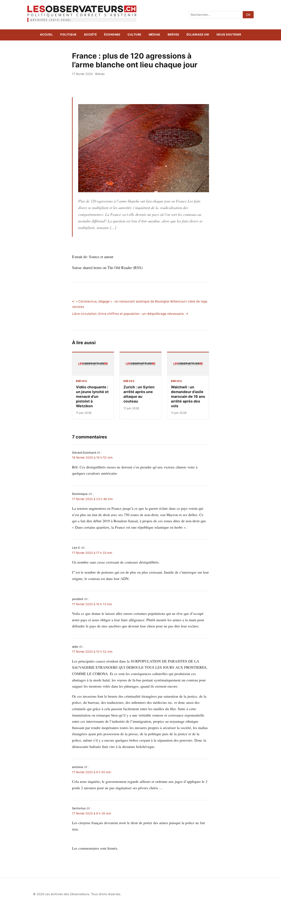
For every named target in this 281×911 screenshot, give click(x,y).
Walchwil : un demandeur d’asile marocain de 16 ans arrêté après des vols (188, 396)
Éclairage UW (198, 34)
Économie (112, 34)
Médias (154, 34)
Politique (68, 34)
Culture (134, 34)
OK (248, 15)
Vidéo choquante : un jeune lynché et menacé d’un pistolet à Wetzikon (92, 396)
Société (90, 34)
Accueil (46, 34)
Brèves (173, 34)
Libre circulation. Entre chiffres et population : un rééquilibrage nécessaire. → (130, 314)
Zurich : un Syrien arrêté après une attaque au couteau (138, 394)
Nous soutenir (229, 34)
